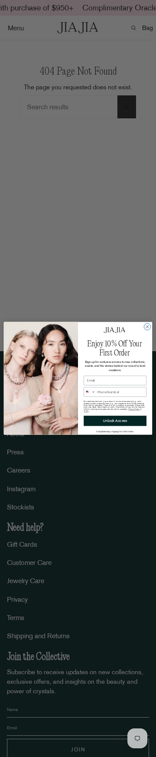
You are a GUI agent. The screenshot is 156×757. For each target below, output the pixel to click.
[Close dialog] (147, 326)
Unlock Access (115, 421)
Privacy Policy (134, 409)
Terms (86, 411)
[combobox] (90, 392)
